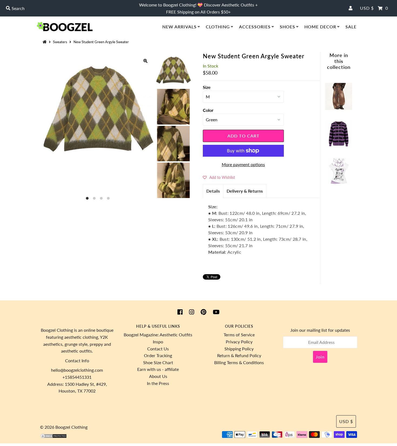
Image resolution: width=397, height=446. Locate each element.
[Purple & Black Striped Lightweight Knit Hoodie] (338, 145)
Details (213, 190)
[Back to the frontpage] (45, 42)
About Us (158, 376)
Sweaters (60, 42)
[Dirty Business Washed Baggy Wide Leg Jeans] (338, 108)
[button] (219, 177)
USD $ (367, 8)
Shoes (287, 26)
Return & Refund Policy (239, 355)
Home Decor (320, 26)
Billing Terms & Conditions (239, 362)
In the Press (158, 383)
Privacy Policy (239, 341)
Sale (350, 26)
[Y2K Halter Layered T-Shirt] (338, 183)
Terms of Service (239, 334)
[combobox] (68, 8)
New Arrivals (179, 26)
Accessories (255, 26)
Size (207, 87)
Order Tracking (158, 355)
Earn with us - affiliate (158, 369)
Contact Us (158, 348)
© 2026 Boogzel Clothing (64, 427)
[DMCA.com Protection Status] (53, 437)
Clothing (218, 26)
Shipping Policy (239, 348)
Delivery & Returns (245, 190)
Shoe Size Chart (158, 362)
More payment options (243, 164)
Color (208, 110)
